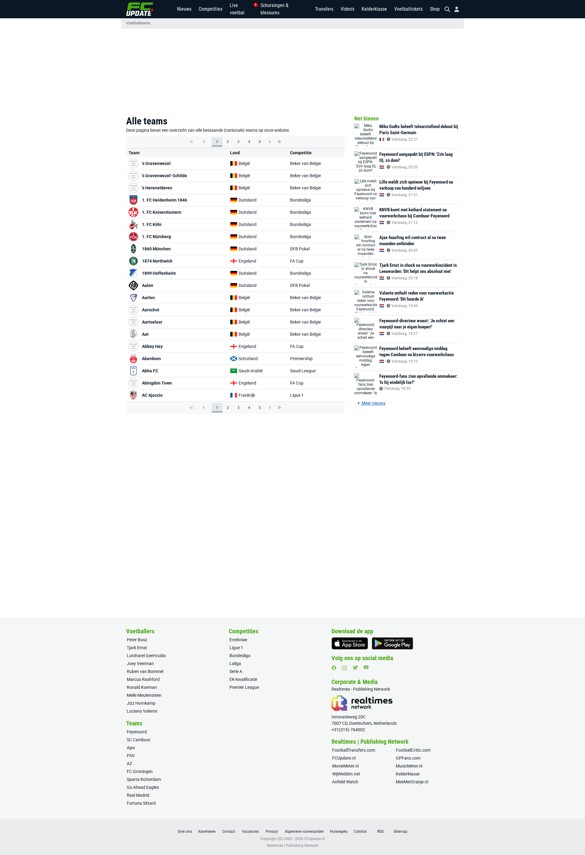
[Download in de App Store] (350, 643)
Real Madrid (138, 795)
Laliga (235, 663)
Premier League (244, 687)
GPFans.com (408, 758)
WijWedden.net (346, 773)
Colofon (360, 831)
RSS (380, 831)
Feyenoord (137, 731)
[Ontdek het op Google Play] (392, 643)
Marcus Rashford (143, 679)
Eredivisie (238, 639)
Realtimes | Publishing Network (292, 845)
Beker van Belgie (305, 163)
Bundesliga (300, 200)
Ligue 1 (297, 395)
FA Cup (296, 261)
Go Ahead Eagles (143, 787)
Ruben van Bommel (145, 671)
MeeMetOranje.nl (412, 781)
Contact (228, 831)
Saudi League (303, 370)
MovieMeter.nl (345, 766)
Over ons (185, 831)
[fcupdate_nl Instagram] (344, 668)
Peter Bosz (137, 639)
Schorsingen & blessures (275, 9)
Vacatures (250, 831)
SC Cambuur (139, 739)
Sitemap (400, 831)
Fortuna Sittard (141, 803)
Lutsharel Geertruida (146, 655)
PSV (131, 755)
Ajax (131, 747)
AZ (129, 763)
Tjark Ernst (137, 647)
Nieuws (184, 9)
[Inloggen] (454, 9)
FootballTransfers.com (353, 750)
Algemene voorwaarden (304, 831)
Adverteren (207, 831)
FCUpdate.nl (344, 758)
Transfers (324, 9)
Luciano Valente (142, 711)
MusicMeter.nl (409, 766)
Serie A (235, 671)
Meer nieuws (373, 403)
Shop (435, 9)
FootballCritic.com (413, 750)
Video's (347, 9)
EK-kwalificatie (243, 679)
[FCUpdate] (140, 9)
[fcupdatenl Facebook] (334, 668)
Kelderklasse (374, 9)
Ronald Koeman (142, 687)
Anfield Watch (345, 781)
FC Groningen (140, 771)
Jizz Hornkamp (141, 703)
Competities (210, 9)
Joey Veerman (140, 663)
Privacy (272, 831)
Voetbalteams (138, 23)
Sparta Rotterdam (144, 779)
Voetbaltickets (408, 9)
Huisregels (338, 831)
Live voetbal (241, 9)
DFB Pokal (300, 248)
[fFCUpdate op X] (355, 667)
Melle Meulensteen (144, 695)
